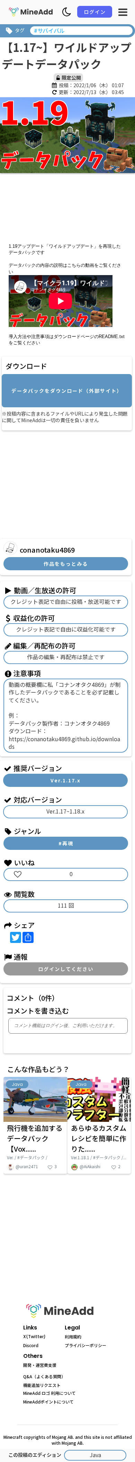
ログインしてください (65, 968)
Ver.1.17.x (66, 780)
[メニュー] (123, 12)
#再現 (65, 843)
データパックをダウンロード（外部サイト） (66, 390)
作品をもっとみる (66, 563)
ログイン (95, 11)
